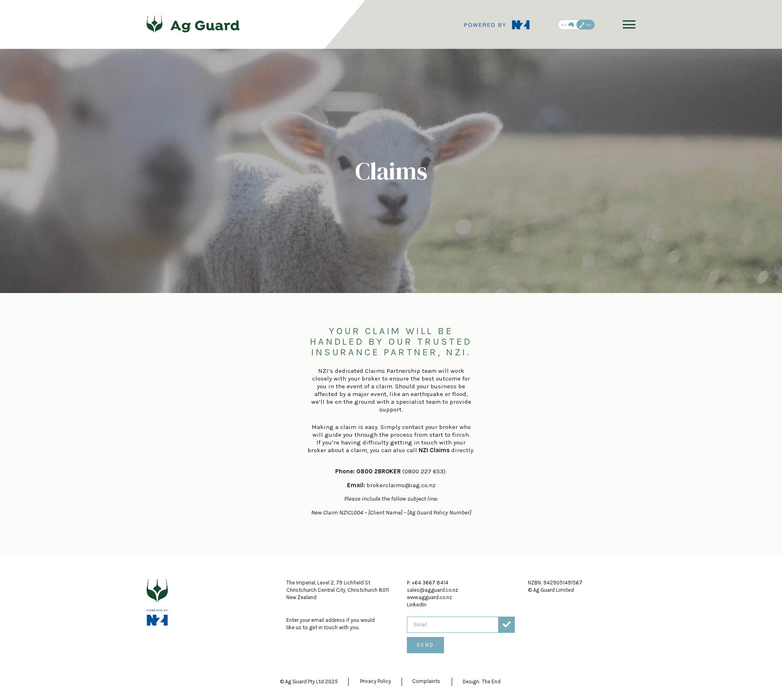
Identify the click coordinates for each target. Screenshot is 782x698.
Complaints (426, 681)
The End (491, 681)
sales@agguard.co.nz (432, 590)
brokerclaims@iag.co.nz (401, 485)
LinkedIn (416, 605)
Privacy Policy (375, 681)
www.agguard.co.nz (429, 597)
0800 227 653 (424, 471)
